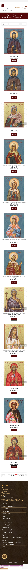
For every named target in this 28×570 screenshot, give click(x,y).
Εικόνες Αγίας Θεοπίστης (5, 91)
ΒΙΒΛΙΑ (4, 516)
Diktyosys (22, 561)
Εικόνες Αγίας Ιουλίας (6, 165)
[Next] (26, 475)
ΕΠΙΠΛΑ (4, 503)
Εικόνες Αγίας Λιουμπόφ (5, 239)
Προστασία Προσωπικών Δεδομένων (12, 537)
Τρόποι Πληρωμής (7, 530)
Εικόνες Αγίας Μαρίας (6, 313)
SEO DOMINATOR (12, 562)
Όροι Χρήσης (5, 535)
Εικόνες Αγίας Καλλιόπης (5, 202)
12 (23, 475)
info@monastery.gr (8, 496)
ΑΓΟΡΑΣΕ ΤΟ (14, 60)
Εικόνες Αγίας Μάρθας (6, 276)
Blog (3, 546)
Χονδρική (4, 540)
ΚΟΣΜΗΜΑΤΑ (6, 518)
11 (21, 475)
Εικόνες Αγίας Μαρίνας (5, 387)
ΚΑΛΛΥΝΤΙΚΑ (6, 513)
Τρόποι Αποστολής (7, 532)
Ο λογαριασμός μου (7, 522)
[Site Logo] (19, 7)
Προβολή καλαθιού (4, 565)
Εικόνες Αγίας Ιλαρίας (6, 128)
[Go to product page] (14, 41)
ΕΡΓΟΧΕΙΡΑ (5, 511)
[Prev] (9, 475)
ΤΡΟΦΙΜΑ (5, 508)
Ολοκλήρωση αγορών (14, 565)
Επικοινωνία (5, 527)
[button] (2, 5)
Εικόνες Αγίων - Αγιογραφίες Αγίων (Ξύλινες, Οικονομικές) (18, 91)
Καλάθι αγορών (6, 525)
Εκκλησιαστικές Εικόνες (8, 506)
